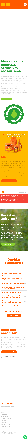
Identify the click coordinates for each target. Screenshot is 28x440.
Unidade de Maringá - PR (10, 356)
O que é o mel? (6, 270)
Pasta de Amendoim (11, 134)
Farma (8, 137)
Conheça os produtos (9, 181)
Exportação (4, 416)
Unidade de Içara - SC (9, 352)
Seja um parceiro (8, 244)
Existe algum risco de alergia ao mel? (12, 279)
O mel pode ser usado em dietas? (12, 292)
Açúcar (19, 137)
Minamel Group (5, 424)
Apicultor (4, 420)
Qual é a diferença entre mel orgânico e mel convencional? (11, 296)
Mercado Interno (6, 418)
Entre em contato (14, 315)
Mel (4, 134)
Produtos (4, 414)
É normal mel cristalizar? (10, 306)
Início (2, 412)
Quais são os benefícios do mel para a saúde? (11, 274)
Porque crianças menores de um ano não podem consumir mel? (12, 301)
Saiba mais (6, 99)
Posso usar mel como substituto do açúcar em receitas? (13, 288)
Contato (3, 422)
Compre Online (5, 426)
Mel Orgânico (21, 134)
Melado (14, 137)
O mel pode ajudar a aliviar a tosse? (13, 284)
